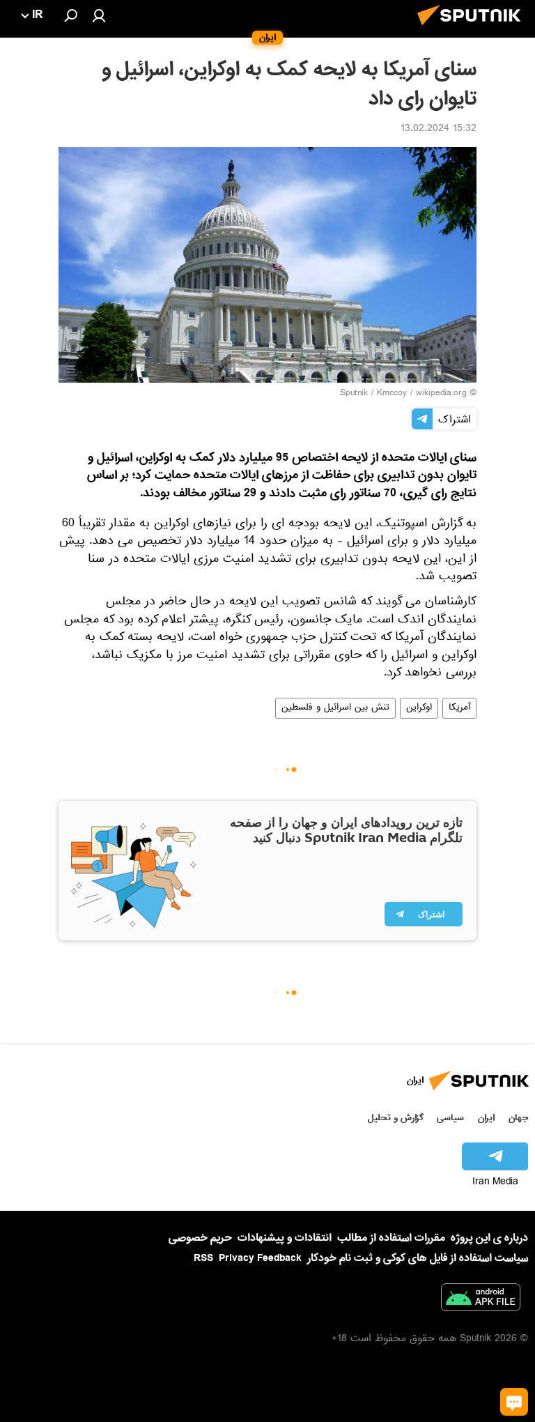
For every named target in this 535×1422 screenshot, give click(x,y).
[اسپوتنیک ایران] (473, 29)
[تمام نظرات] (514, 1402)
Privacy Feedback (260, 1258)
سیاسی (450, 1118)
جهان (518, 1118)
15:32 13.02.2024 (438, 129)
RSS (203, 1258)
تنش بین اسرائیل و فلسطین (335, 708)
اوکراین (419, 708)
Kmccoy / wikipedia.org (422, 393)
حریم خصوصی (200, 1238)
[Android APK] (480, 1300)
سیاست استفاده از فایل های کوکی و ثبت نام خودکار (417, 1258)
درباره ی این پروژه (489, 1238)
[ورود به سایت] (99, 15)
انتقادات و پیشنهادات (285, 1238)
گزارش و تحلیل (396, 1118)
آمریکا (459, 708)
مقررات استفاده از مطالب (391, 1238)
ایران (486, 1118)
